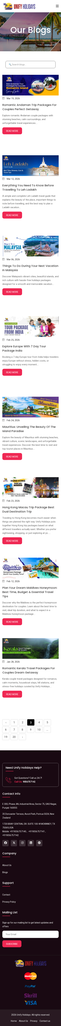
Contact (6, 894)
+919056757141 (36, 831)
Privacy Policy (9, 902)
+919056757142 (10, 835)
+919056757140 (18, 831)
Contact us (45, 1021)
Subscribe (12, 944)
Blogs (5, 872)
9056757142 (28, 781)
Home (14, 1021)
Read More (12, 131)
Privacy (33, 1021)
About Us (6, 865)
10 (39, 729)
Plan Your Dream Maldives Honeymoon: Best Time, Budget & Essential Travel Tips (29, 592)
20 (14, 736)
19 (5, 736)
